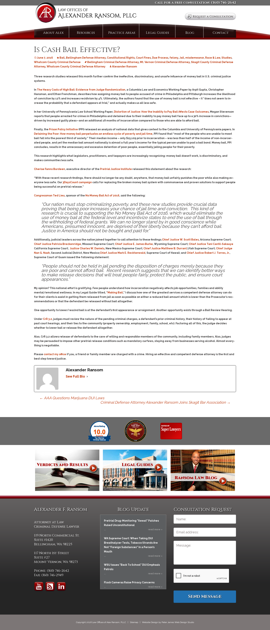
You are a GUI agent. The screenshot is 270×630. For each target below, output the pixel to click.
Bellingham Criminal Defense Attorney (113, 62)
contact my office (55, 354)
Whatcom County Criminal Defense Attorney (76, 66)
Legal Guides (157, 32)
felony (174, 57)
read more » (155, 529)
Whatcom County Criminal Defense (57, 62)
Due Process (160, 57)
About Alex (53, 32)
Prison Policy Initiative (63, 129)
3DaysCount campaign (77, 182)
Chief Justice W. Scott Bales (180, 239)
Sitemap (134, 622)
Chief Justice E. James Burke (133, 244)
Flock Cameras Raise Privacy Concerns (129, 582)
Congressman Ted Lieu (49, 195)
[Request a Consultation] (210, 16)
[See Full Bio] (87, 376)
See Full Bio (75, 376)
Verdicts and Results (67, 470)
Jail (181, 57)
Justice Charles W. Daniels (86, 248)
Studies (227, 57)
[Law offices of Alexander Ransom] (86, 13)
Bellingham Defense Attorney (86, 57)
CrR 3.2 (47, 318)
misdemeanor (194, 57)
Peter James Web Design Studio (178, 622)
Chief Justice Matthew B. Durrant (165, 248)
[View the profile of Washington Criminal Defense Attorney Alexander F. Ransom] (171, 430)
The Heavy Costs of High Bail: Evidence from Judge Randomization (81, 89)
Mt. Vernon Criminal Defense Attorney (165, 62)
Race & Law (212, 57)
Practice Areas (121, 32)
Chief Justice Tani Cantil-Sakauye (211, 244)
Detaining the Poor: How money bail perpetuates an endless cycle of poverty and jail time (93, 133)
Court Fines (143, 57)
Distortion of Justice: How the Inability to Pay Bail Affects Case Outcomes (161, 111)
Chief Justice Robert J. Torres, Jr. (208, 252)
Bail (62, 57)
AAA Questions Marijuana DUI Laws (71, 398)
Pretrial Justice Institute (116, 169)
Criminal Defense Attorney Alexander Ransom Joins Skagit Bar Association (165, 402)
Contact (221, 32)
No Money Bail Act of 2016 (102, 195)
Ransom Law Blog (203, 470)
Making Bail (115, 292)
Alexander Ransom (124, 66)
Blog (189, 32)
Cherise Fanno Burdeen (49, 169)
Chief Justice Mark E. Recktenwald (122, 252)
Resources (86, 32)
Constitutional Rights (121, 57)
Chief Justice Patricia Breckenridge (57, 244)
